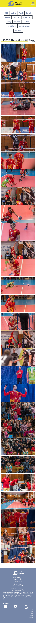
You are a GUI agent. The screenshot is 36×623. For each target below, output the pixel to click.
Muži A (13, 13)
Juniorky (17, 21)
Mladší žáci (27, 17)
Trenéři (31, 615)
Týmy (32, 609)
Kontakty (31, 617)
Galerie (31, 613)
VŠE (6, 13)
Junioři (28, 13)
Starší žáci (16, 17)
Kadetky (26, 21)
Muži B (21, 13)
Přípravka (18, 30)
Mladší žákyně (24, 26)
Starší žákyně (11, 26)
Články (31, 611)
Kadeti (7, 17)
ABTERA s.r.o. (20, 590)
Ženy (9, 21)
